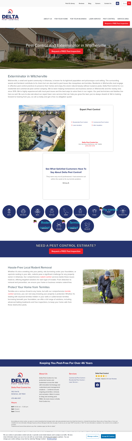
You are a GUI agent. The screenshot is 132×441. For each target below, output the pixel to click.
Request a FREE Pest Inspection (116, 23)
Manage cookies (93, 436)
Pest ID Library (70, 3)
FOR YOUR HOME (61, 19)
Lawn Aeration (77, 125)
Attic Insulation (97, 125)
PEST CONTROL (109, 19)
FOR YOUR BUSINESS (78, 19)
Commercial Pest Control (101, 122)
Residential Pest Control (80, 122)
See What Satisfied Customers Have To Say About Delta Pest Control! (66, 170)
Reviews (81, 3)
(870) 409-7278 (90, 146)
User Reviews (112, 379)
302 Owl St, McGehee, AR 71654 (18, 392)
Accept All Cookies (108, 436)
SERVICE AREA (123, 19)
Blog (89, 3)
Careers (97, 3)
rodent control (45, 277)
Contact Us (107, 3)
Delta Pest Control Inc (90, 142)
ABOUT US (48, 19)
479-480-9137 (16, 398)
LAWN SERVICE (95, 19)
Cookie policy (51, 439)
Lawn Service (73, 382)
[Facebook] (117, 3)
